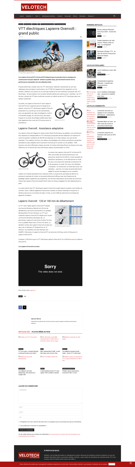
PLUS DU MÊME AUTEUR (41, 332)
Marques (90, 16)
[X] (24, 307)
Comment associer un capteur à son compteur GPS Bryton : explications (106, 113)
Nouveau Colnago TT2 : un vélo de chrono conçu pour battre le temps (106, 53)
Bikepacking (22, 368)
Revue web (68, 16)
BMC (42, 349)
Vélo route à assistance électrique (105, 128)
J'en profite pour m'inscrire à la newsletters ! (33, 425)
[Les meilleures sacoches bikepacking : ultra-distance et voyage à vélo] (28, 362)
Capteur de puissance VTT (68, 368)
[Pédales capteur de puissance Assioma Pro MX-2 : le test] (72, 362)
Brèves (75, 16)
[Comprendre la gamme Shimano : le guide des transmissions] (91, 84)
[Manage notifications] (130, 462)
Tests (36, 16)
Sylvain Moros (36, 319)
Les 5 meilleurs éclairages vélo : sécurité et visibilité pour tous (106, 94)
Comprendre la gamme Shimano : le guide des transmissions (105, 83)
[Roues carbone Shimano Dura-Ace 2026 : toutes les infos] (91, 33)
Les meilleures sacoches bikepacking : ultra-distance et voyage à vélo (26, 372)
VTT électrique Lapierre (60, 24)
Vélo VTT (34, 24)
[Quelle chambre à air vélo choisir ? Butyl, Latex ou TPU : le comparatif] (91, 44)
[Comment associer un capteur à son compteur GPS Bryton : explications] (91, 116)
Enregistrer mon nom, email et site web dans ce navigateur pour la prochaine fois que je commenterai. (50, 422)
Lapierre (27, 21)
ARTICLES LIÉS (24, 332)
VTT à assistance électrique (47, 24)
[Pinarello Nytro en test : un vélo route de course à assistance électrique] (91, 126)
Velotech (20, 21)
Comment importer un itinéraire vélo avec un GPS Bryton (106, 135)
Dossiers (60, 16)
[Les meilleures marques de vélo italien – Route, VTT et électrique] (72, 343)
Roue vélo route (101, 74)
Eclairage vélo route (102, 98)
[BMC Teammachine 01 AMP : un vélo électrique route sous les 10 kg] (50, 343)
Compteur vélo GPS (102, 117)
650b (25, 296)
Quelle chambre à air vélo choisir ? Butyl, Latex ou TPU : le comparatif (106, 43)
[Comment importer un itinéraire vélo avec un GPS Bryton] (91, 140)
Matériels (28, 16)
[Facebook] (20, 307)
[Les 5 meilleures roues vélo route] (91, 73)
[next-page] (22, 378)
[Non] (133, 464)
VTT (39, 24)
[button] (114, 16)
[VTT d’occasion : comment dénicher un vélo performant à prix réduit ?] (28, 343)
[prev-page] (19, 378)
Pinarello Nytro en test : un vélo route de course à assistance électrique (106, 124)
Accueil (22, 16)
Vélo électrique (27, 24)
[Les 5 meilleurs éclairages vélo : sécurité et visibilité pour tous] (91, 97)
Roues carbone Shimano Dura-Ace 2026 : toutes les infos (106, 32)
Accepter (111, 464)
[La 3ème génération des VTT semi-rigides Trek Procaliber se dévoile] (50, 362)
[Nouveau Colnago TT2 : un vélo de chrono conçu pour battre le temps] (91, 55)
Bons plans (83, 16)
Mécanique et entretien (48, 16)
